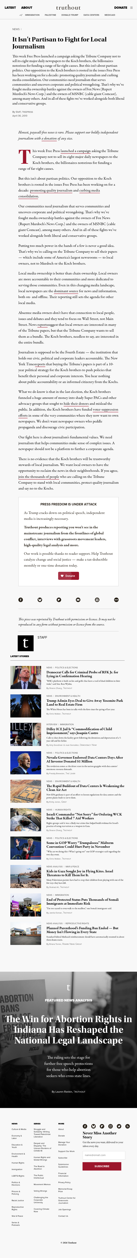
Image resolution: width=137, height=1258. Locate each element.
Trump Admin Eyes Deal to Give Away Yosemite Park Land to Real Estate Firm (84, 702)
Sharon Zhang (55, 688)
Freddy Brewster (56, 773)
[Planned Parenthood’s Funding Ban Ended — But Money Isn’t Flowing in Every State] (25, 933)
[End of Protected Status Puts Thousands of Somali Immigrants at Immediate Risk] (25, 904)
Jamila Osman (55, 912)
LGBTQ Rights (18, 1175)
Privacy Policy (64, 1182)
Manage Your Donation (64, 1143)
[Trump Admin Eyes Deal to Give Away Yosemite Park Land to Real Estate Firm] (25, 705)
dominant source (66, 291)
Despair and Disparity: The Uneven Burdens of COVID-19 (42, 1147)
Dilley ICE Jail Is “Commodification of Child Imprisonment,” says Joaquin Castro (79, 731)
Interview (51, 724)
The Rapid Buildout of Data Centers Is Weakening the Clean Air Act (85, 788)
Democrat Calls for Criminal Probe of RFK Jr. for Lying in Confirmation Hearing (82, 674)
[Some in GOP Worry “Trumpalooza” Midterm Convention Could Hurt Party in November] (25, 848)
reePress (27, 112)
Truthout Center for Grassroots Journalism (67, 1200)
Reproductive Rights (77, 923)
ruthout (67, 688)
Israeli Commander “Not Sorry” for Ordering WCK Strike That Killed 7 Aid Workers (84, 816)
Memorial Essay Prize (65, 1190)
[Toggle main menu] (132, 8)
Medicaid (110, 15)
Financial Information (63, 1174)
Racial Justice (18, 1200)
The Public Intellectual (39, 1176)
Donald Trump (69, 15)
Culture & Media (19, 1129)
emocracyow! (88, 745)
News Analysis (54, 866)
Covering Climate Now (41, 1210)
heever (70, 773)
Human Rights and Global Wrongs (42, 1158)
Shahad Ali (54, 887)
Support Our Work (66, 1151)
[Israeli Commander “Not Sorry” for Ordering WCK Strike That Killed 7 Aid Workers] (25, 819)
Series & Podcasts (16, 1224)
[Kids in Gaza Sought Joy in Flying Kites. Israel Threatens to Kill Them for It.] (25, 876)
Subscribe (62, 1157)
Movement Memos (42, 1184)
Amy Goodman (56, 745)
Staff (18, 112)
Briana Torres (55, 944)
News (16, 29)
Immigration (32, 15)
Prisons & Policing (16, 1192)
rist (64, 802)
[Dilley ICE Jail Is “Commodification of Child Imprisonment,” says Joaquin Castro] (25, 734)
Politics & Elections (66, 667)
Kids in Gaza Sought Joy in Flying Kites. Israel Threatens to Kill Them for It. (79, 873)
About (26, 7)
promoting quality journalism (51, 190)
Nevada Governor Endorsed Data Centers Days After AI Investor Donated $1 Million (84, 759)
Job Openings (64, 1209)
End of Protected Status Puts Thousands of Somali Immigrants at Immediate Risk (82, 901)
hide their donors (76, 403)
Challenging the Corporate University (41, 1200)
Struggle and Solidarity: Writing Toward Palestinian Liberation (42, 1133)
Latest (10, 7)
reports (42, 324)
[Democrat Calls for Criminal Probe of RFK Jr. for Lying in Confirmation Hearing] (25, 677)
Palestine (50, 15)
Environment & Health (67, 696)
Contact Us (63, 1216)
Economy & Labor (17, 1137)
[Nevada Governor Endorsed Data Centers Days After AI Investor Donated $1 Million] (25, 762)
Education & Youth (17, 1146)
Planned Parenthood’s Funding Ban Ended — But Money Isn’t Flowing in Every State (82, 930)
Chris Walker (55, 713)
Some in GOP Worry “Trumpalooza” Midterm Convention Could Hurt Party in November (79, 844)
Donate (120, 7)
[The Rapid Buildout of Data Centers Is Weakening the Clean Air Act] (25, 791)
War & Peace (72, 866)
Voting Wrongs (40, 1190)
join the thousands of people (38, 476)
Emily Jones (54, 801)
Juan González (72, 745)
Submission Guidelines (63, 1165)
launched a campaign (76, 151)
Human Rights (63, 809)
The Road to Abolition (39, 1167)
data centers (91, 15)
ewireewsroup (72, 944)
